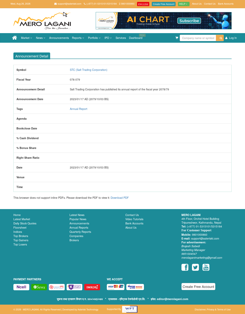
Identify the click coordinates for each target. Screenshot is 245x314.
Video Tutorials (134, 219)
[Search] (220, 38)
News (39, 38)
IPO (107, 38)
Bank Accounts (226, 3)
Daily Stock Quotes (24, 223)
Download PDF (120, 198)
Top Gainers (20, 240)
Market (25, 38)
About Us (197, 3)
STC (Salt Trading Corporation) (88, 70)
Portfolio (93, 38)
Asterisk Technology (88, 309)
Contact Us (210, 3)
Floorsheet (19, 227)
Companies (76, 236)
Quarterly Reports (80, 232)
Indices (17, 232)
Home (17, 215)
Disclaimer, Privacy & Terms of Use (213, 309)
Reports (77, 38)
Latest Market (21, 219)
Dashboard (136, 37)
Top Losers (20, 244)
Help (182, 4)
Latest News (76, 215)
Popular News (77, 219)
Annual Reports (78, 227)
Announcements (59, 38)
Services (121, 38)
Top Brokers (20, 236)
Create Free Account (163, 4)
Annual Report (78, 109)
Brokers (74, 240)
